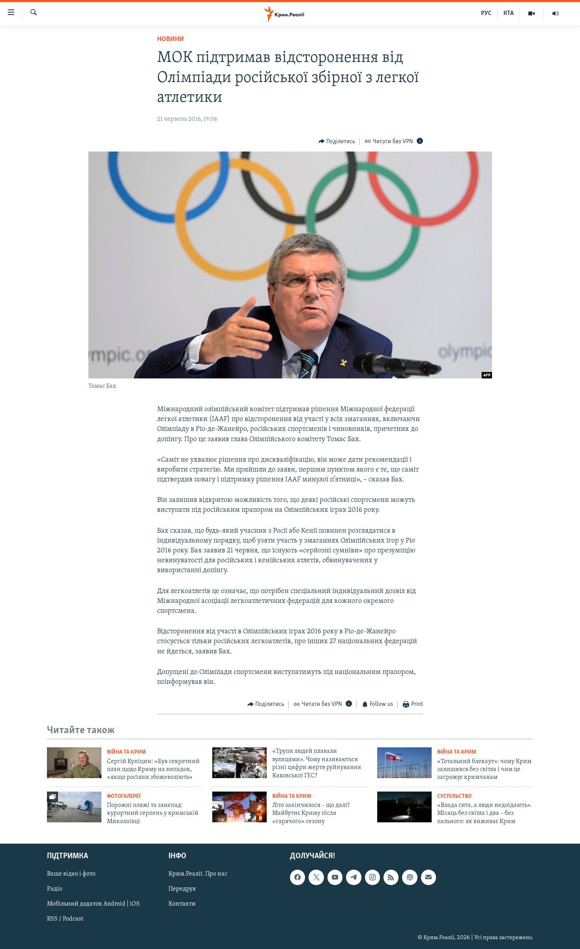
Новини (170, 39)
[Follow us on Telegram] (353, 877)
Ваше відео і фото (71, 874)
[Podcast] (409, 877)
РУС (486, 13)
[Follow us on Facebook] (297, 877)
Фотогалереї (123, 796)
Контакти (182, 904)
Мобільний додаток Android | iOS (93, 904)
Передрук (182, 889)
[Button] (336, 142)
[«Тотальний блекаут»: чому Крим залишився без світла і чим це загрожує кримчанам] (404, 762)
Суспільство (454, 796)
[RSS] (391, 877)
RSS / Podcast (65, 919)
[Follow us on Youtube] (334, 877)
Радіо (54, 889)
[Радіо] (555, 13)
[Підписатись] (428, 877)
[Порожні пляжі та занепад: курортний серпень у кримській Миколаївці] (74, 807)
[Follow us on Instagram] (372, 877)
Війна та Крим (126, 752)
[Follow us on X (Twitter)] (316, 877)
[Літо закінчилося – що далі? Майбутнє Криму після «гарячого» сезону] (239, 807)
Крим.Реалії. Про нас (197, 874)
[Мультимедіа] (532, 13)
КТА (508, 13)
